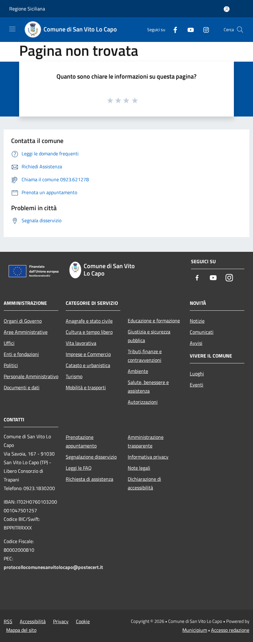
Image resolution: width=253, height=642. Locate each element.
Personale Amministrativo (31, 376)
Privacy (60, 621)
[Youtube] (188, 29)
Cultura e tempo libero (89, 332)
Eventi (196, 384)
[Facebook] (173, 29)
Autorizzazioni (143, 402)
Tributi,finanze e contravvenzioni (145, 356)
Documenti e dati (21, 387)
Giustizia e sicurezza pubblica (149, 336)
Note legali (139, 468)
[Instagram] (203, 29)
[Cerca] (240, 29)
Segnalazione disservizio (91, 456)
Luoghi (197, 373)
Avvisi (196, 343)
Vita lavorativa (81, 343)
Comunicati (202, 332)
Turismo (74, 376)
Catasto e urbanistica (88, 365)
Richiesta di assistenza (89, 479)
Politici (11, 365)
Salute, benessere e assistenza (148, 386)
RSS (8, 621)
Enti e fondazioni (21, 354)
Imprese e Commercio (88, 354)
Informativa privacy (148, 456)
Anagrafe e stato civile (89, 321)
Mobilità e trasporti (86, 387)
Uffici (9, 343)
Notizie (197, 321)
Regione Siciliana (27, 8)
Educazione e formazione (154, 320)
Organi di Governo (23, 321)
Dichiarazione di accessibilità (144, 483)
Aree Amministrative (26, 332)
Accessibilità (33, 621)
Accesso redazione (230, 630)
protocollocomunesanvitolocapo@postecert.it (53, 567)
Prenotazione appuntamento (81, 441)
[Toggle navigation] (12, 29)
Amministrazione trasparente (146, 441)
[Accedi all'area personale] (226, 9)
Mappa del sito (21, 630)
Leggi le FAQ (79, 468)
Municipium (194, 630)
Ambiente (138, 371)
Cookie (83, 621)
